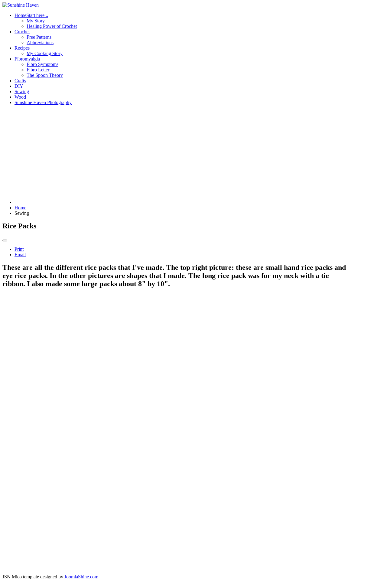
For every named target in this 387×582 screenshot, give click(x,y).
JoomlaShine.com (81, 576)
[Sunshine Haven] (20, 5)
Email (20, 254)
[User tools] (4, 240)
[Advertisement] (174, 152)
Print (19, 249)
